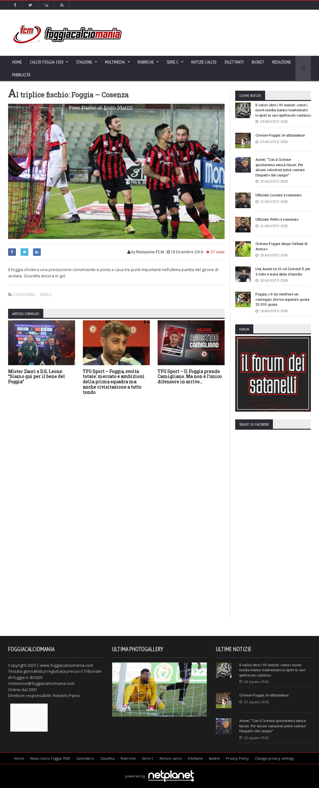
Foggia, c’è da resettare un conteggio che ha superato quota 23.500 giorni (282, 299)
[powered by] (159, 769)
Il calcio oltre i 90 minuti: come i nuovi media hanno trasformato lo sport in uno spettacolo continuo (283, 110)
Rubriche (128, 758)
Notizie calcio (204, 62)
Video (45, 294)
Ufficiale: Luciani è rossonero (278, 195)
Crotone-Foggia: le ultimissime (280, 135)
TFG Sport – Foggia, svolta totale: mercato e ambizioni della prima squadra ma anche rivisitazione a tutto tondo (114, 381)
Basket (258, 62)
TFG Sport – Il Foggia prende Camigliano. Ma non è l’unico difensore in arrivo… (190, 376)
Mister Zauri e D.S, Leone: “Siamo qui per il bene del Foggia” (36, 376)
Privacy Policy (237, 758)
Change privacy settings (274, 758)
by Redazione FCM (147, 252)
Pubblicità (21, 75)
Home (17, 62)
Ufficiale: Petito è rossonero (276, 219)
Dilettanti (234, 62)
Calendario (85, 758)
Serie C (148, 758)
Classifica (107, 758)
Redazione (281, 62)
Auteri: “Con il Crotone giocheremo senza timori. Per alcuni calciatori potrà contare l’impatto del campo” (280, 167)
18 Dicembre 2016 (187, 252)
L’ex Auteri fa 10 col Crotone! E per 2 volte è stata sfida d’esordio (282, 271)
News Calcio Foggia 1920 (50, 758)
